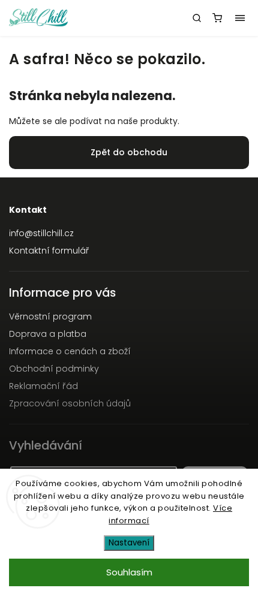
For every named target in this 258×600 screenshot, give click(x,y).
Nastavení (129, 542)
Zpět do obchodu (129, 152)
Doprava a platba (47, 334)
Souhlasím (129, 572)
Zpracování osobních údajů (70, 403)
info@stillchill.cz (41, 233)
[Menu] (240, 18)
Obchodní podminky (54, 369)
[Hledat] (197, 18)
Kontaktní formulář (49, 251)
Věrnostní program (50, 316)
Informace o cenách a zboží (70, 351)
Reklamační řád (43, 386)
